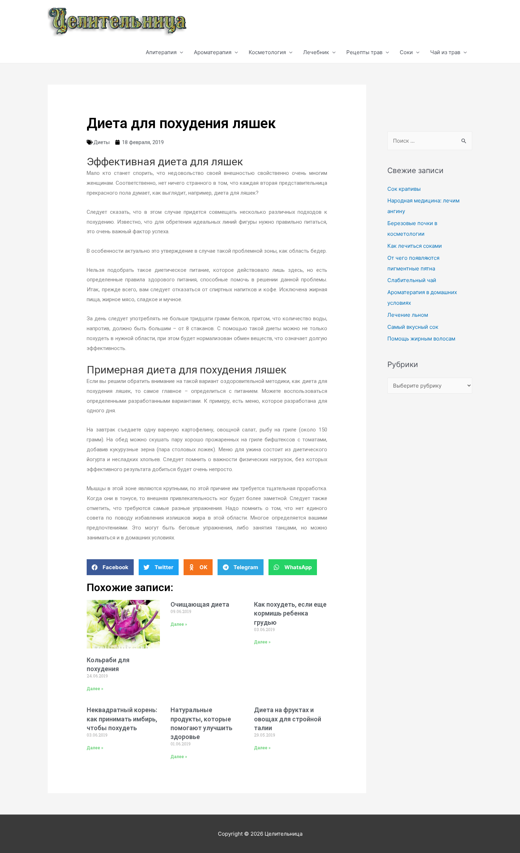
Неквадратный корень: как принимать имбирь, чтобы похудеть (122, 718)
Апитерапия (161, 52)
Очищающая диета (200, 604)
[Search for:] (429, 140)
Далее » (95, 688)
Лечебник (316, 52)
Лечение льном (407, 314)
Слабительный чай (411, 280)
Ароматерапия (212, 52)
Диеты (101, 142)
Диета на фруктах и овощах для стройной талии (287, 718)
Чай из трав (445, 52)
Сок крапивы (404, 188)
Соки (406, 52)
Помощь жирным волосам (421, 338)
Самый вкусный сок (412, 327)
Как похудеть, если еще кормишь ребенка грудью (290, 613)
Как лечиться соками (414, 245)
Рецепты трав (364, 52)
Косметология (267, 52)
